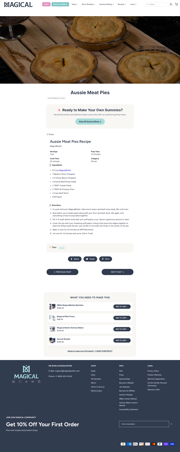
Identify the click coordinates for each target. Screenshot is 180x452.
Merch (93, 383)
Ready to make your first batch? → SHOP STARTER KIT (90, 351)
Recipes (121, 4)
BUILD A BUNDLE (60, 4)
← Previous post (62, 272)
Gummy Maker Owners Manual (128, 404)
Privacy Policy (153, 371)
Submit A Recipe (125, 395)
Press (121, 375)
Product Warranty (155, 375)
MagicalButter (65, 170)
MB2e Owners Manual (128, 399)
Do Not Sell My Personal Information (157, 384)
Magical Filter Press (66, 316)
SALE (46, 4)
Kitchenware (96, 379)
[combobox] (158, 4)
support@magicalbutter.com (67, 371)
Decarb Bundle (63, 339)
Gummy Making (105, 4)
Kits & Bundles (87, 4)
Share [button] (51, 134)
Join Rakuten (124, 387)
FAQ (121, 371)
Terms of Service (97, 387)
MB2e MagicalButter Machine (70, 305)
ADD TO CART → (122, 307)
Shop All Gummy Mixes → (90, 121)
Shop (74, 4)
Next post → (117, 272)
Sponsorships (124, 379)
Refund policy (96, 391)
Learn (132, 4)
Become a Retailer (126, 383)
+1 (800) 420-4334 (63, 376)
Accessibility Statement (128, 409)
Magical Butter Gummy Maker (70, 328)
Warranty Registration (156, 379)
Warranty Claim (154, 389)
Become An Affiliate (127, 391)
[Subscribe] (171, 424)
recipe (62, 248)
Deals (93, 371)
